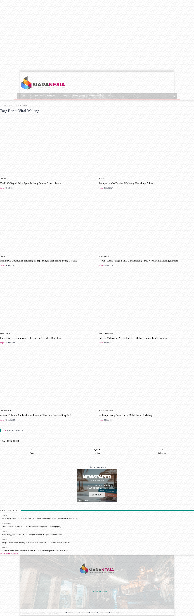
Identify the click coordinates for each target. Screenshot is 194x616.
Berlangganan (162, 447)
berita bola (5, 411)
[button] (174, 96)
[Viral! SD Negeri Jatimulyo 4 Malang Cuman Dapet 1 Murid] (47, 145)
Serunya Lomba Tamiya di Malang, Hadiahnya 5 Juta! (126, 183)
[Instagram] (29, 597)
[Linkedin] (36, 597)
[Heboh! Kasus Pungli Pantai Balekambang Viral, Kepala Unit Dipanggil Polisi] (146, 223)
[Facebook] (22, 597)
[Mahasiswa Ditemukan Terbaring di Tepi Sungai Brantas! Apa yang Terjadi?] (47, 223)
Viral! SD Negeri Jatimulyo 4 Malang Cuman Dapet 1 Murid (30, 183)
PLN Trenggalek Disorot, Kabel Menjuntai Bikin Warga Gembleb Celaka (32, 534)
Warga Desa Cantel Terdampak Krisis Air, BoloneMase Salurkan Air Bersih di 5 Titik (37, 542)
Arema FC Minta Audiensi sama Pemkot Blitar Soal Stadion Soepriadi (35, 415)
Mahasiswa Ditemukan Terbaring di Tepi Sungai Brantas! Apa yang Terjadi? (38, 260)
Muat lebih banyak (9, 553)
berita (3, 179)
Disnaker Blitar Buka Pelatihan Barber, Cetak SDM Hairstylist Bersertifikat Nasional (36, 550)
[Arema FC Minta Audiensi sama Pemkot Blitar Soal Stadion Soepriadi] (47, 377)
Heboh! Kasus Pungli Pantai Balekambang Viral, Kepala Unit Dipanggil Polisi (138, 260)
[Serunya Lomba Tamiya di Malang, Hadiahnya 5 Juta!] (146, 145)
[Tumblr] (50, 597)
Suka (32, 447)
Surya (2, 188)
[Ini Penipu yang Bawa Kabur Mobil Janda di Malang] (146, 377)
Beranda (3, 105)
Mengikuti (97, 447)
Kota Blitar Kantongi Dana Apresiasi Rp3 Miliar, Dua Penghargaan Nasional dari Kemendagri (40, 518)
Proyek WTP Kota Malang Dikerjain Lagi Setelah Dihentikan (31, 338)
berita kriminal (106, 333)
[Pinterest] (43, 597)
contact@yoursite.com (101, 591)
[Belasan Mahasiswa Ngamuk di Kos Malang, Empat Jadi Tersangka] (146, 300)
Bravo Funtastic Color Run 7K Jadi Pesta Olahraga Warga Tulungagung (31, 526)
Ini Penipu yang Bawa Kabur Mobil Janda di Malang (125, 415)
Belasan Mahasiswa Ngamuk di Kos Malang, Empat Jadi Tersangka (133, 338)
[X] (57, 597)
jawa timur (104, 256)
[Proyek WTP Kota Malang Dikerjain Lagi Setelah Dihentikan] (47, 300)
